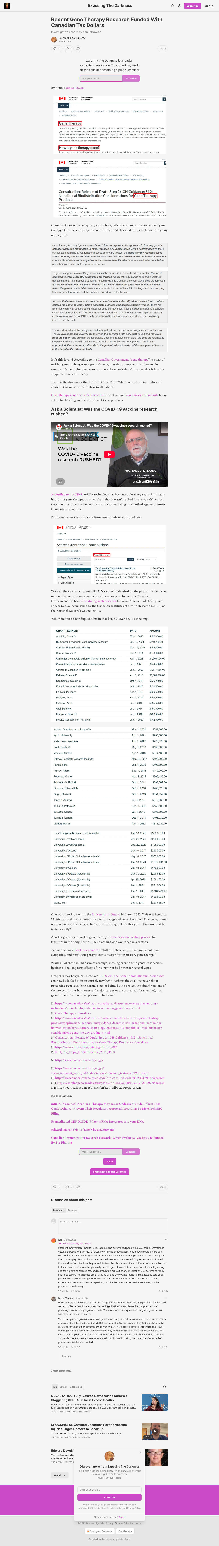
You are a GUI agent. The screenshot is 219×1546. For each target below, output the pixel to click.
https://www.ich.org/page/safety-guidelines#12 (86, 1047)
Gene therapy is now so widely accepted (78, 395)
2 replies (66, 1356)
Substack (93, 1539)
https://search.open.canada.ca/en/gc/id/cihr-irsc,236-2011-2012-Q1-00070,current (111, 1083)
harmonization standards (141, 395)
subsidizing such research (98, 601)
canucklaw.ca (75, 87)
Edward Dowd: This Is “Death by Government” (83, 1130)
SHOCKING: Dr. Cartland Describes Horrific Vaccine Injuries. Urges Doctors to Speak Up (89, 1427)
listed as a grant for (87, 950)
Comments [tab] (58, 1210)
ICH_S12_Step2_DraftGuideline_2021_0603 (85, 1052)
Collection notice (132, 1523)
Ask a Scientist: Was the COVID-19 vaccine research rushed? (104, 411)
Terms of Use (125, 1504)
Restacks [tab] (72, 1210)
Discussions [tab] (76, 1386)
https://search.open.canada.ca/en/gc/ (79, 1060)
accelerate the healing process (131, 937)
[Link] (46, 411)
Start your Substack (101, 1531)
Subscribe (192, 5)
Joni (60, 1239)
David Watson (66, 1298)
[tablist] (65, 1210)
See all (58, 1475)
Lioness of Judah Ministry (72, 38)
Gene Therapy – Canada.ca (73, 1013)
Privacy (109, 1523)
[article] (109, 1406)
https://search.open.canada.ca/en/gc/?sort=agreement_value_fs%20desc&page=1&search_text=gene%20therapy (100, 1070)
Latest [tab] (63, 1386)
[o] (155, 1431)
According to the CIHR (67, 494)
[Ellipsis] (166, 1239)
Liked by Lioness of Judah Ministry (76, 1243)
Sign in (209, 5)
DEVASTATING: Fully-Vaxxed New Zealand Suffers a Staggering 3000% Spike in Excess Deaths (89, 1398)
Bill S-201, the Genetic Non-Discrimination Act (131, 976)
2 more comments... (61, 1370)
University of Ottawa (106, 914)
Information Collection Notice (108, 1507)
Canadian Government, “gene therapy (123, 359)
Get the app (125, 1531)
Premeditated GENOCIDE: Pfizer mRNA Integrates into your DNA (97, 1121)
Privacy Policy (133, 1507)
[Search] (172, 6)
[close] (140, 1452)
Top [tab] (55, 1386)
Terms (118, 1523)
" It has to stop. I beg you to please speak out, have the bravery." (86, 1433)
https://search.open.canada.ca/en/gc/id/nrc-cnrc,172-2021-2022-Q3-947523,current (110, 1078)
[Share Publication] (179, 6)
